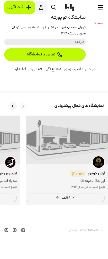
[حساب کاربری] (41, 7)
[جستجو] (54, 7)
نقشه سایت (72, 230)
